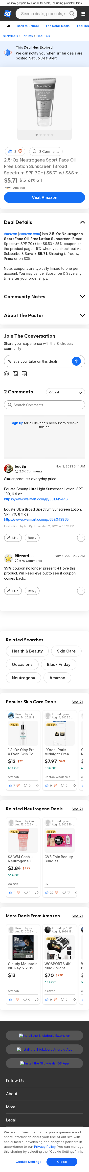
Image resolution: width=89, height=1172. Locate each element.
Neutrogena (23, 677)
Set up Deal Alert (43, 58)
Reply (32, 538)
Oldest (54, 392)
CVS (47, 883)
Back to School (28, 26)
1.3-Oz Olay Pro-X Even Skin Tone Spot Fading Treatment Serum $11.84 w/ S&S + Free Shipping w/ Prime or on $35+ (23, 752)
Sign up (17, 423)
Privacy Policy (44, 1146)
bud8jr (20, 466)
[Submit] (10, 404)
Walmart (13, 883)
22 (51, 892)
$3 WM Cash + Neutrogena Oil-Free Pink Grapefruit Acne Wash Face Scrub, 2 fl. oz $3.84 (22, 859)
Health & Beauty (27, 651)
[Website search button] (72, 13)
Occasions (22, 664)
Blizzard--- (24, 556)
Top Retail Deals (57, 26)
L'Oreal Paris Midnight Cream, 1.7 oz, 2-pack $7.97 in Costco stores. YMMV (58, 752)
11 (14, 892)
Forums (27, 36)
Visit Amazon (44, 197)
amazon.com (29, 234)
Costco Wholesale (57, 776)
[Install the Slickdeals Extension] (44, 1035)
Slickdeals (10, 36)
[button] (20, 151)
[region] (44, 1149)
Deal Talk (43, 36)
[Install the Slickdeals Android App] (44, 1049)
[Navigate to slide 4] (48, 135)
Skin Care (66, 651)
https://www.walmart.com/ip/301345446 (36, 499)
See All (77, 702)
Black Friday (58, 664)
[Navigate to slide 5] (52, 135)
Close (62, 1162)
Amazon (10, 234)
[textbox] (38, 361)
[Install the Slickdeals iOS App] (44, 1063)
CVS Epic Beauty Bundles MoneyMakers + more (58, 859)
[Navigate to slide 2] (41, 135)
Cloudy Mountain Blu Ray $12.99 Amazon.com (23, 966)
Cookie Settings (29, 1162)
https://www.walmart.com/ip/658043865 (36, 519)
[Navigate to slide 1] (37, 135)
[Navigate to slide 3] (44, 135)
